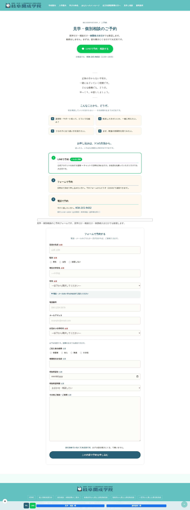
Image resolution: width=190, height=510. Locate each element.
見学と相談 (128, 5)
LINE (33, 506)
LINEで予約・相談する (97, 49)
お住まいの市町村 (58, 328)
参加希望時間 (56, 383)
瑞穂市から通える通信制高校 (123, 497)
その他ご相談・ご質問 (60, 394)
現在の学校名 (56, 268)
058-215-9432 (93, 57)
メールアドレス (55, 315)
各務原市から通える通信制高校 (96, 497)
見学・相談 (69, 506)
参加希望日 (55, 371)
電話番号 (53, 302)
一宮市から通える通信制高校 (150, 497)
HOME (31, 497)
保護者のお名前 (57, 358)
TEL (26, 506)
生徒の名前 (55, 244)
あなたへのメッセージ (90, 5)
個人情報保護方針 (45, 497)
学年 (53, 281)
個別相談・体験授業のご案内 (68, 497)
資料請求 (139, 5)
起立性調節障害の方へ (112, 5)
